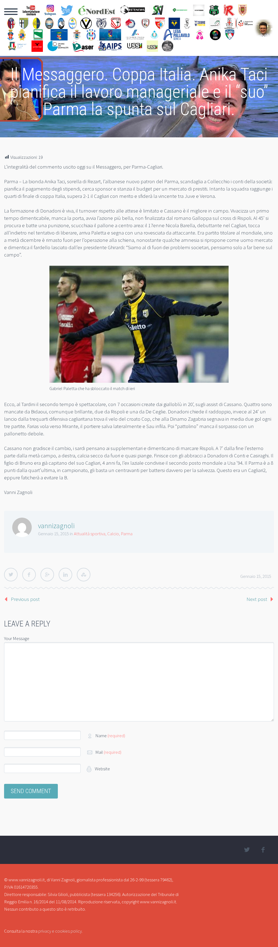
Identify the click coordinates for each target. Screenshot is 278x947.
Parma (126, 534)
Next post (257, 599)
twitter (247, 850)
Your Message (16, 638)
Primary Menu (11, 12)
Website (102, 769)
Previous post (25, 599)
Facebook (29, 574)
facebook (263, 850)
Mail (108, 752)
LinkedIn (65, 574)
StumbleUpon (83, 574)
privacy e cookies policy (60, 931)
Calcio (113, 534)
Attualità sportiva (89, 534)
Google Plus (47, 574)
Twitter (11, 574)
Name (110, 736)
